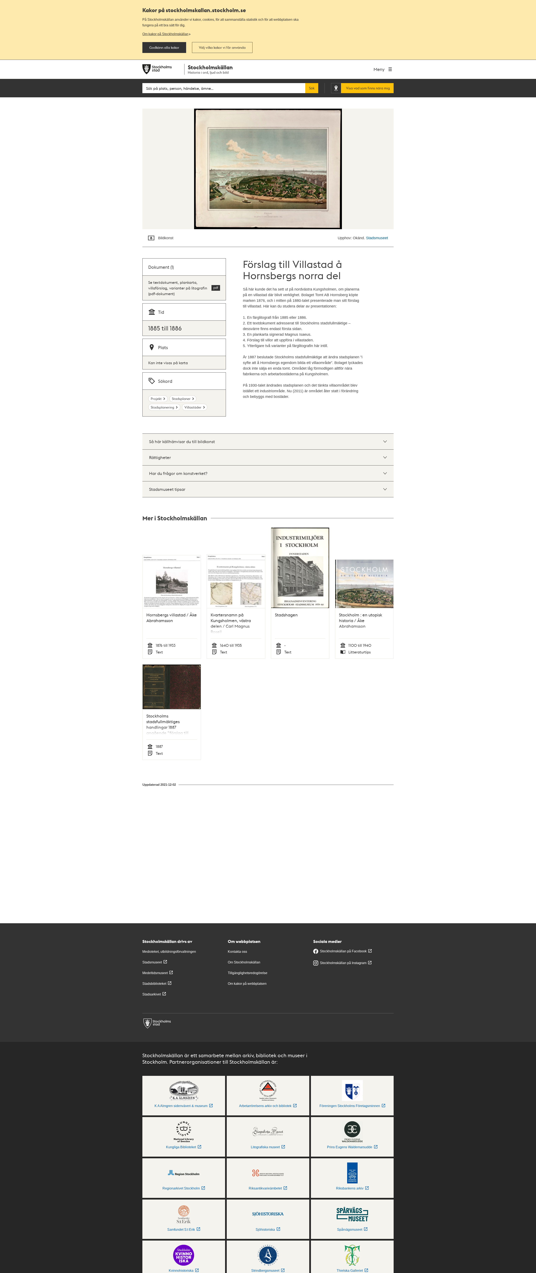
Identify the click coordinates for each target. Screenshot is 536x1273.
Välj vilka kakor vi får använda (222, 47)
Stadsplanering (162, 407)
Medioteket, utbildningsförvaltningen (169, 951)
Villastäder (192, 407)
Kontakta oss (237, 951)
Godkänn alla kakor (164, 47)
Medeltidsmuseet (155, 973)
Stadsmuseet (377, 238)
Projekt (156, 398)
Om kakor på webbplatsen (247, 983)
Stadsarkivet (151, 994)
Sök (311, 88)
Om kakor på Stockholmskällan (165, 34)
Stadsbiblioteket (154, 983)
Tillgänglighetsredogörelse (247, 973)
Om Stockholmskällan (244, 962)
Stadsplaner (181, 398)
